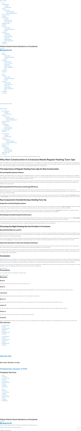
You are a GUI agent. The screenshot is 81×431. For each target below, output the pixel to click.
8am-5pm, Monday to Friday (6, 103)
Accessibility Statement (9, 29)
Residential (6, 19)
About (3, 375)
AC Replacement (7, 7)
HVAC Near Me (7, 34)
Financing (4, 24)
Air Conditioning (5, 4)
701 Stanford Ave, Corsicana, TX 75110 (13, 369)
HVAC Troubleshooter (8, 40)
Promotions (4, 42)
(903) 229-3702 (3, 108)
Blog (5, 68)
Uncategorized (7, 156)
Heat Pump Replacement (12, 13)
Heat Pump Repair (10, 11)
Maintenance (4, 386)
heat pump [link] (68, 206)
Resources (4, 32)
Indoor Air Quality (6, 14)
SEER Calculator (7, 39)
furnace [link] (63, 206)
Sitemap (1, 427)
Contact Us (4, 43)
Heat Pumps (6, 10)
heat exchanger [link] (5, 196)
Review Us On (6, 50)
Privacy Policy (7, 27)
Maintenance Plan (6, 23)
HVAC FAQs (6, 37)
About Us (4, 26)
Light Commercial (8, 20)
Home (3, 3)
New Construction (8, 21)
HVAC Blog (6, 33)
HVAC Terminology (8, 36)
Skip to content (3, 0)
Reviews (6, 30)
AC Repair (6, 5)
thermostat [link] (73, 195)
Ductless (4, 16)
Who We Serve (5, 17)
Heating (3, 8)
